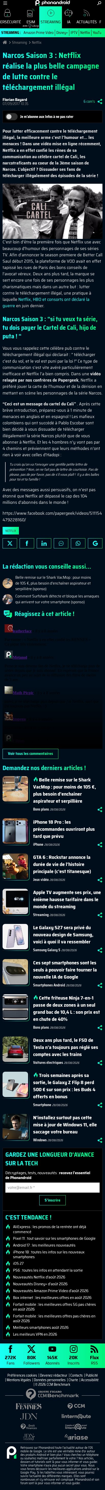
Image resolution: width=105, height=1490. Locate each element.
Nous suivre (95, 543)
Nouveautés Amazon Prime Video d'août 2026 (50, 1290)
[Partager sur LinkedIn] (44, 543)
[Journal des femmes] (28, 1406)
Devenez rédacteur (53, 1375)
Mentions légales (19, 1380)
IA (68, 22)
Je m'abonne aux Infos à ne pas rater (46, 116)
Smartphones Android (49, 985)
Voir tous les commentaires (30, 753)
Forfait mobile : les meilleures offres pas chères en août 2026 (54, 1318)
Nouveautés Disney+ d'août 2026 (40, 1284)
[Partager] (99, 101)
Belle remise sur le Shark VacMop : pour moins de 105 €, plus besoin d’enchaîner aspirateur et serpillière (64, 790)
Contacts (76, 1375)
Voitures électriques (48, 1062)
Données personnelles (49, 1380)
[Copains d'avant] (76, 1427)
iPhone (38, 844)
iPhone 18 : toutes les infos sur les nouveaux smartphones (49, 1254)
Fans (10, 1359)
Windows (40, 1140)
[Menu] (5, 3)
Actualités (86, 22)
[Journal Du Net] (28, 1416)
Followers (31, 1359)
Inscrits (74, 1359)
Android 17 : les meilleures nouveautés (44, 1245)
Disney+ (62, 32)
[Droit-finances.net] (28, 1427)
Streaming (51, 22)
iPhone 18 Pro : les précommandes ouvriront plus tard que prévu (64, 829)
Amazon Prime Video (38, 32)
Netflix (85, 32)
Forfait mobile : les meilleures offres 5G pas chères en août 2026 (54, 1307)
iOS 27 (18, 1263)
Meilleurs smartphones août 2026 (41, 1327)
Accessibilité (90, 1380)
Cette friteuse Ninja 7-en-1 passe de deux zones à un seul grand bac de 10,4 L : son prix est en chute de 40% (66, 1008)
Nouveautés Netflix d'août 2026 (39, 1277)
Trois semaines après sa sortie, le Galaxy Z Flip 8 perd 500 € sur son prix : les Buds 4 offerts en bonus (64, 1086)
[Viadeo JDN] (28, 1437)
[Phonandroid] (11, 1453)
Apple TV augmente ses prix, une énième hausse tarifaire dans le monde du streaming (67, 899)
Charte (73, 1380)
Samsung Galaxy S (46, 950)
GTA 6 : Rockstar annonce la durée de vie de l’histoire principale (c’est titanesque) (62, 864)
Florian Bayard (15, 99)
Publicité (92, 1375)
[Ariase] (76, 1437)
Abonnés (52, 1359)
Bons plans (41, 809)
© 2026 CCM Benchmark (52, 1384)
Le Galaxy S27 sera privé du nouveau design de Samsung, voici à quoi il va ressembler (63, 934)
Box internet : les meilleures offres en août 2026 (52, 1297)
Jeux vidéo (41, 879)
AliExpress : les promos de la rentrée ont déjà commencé (49, 1229)
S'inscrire (52, 1200)
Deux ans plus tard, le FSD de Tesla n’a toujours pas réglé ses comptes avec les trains (65, 1047)
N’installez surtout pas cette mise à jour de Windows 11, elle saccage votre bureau (65, 1124)
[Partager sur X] (10, 543)
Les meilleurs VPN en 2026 (35, 1334)
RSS (94, 1359)
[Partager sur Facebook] (27, 543)
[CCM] (76, 1406)
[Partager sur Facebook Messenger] (61, 543)
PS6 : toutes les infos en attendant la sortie (48, 1270)
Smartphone (42, 1105)
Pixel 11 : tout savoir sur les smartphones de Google (54, 1238)
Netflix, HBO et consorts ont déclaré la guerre (46, 302)
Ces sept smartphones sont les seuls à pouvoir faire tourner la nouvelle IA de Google (65, 970)
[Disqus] (52, 685)
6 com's (89, 101)
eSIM (29, 23)
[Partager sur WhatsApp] (78, 543)
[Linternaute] (76, 1416)
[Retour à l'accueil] (52, 3)
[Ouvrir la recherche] (99, 3)
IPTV (74, 32)
